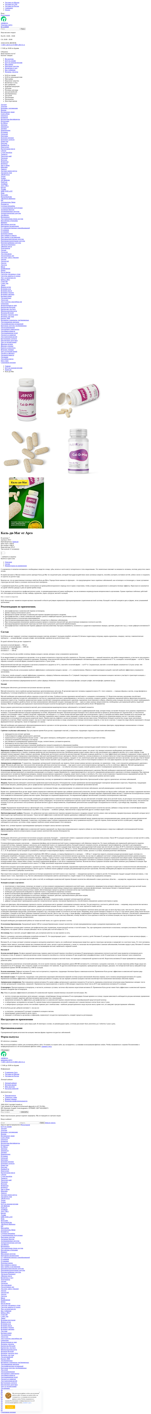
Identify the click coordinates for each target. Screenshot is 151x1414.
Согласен (10, 1407)
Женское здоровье (7, 346)
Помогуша (4, 141)
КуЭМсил (4, 123)
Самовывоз (9, 8)
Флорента (4, 163)
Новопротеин (5, 130)
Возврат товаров (11, 1099)
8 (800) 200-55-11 (19, 45)
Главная (7, 366)
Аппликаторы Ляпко (8, 202)
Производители (10, 1095)
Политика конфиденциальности (16, 1101)
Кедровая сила (6, 289)
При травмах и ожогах (9, 235)
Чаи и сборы (5, 165)
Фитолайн (4, 195)
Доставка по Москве (12, 2)
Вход (2, 13)
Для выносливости (7, 355)
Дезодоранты (5, 248)
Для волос (4, 252)
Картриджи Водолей (8, 307)
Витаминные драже (8, 112)
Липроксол (5, 127)
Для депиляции (6, 254)
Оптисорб (4, 134)
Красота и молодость (8, 348)
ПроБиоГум (5, 145)
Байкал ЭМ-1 (5, 279)
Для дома (4, 1331)
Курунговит (5, 121)
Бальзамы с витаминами (9, 108)
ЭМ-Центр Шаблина (8, 198)
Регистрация (5, 15)
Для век (3, 250)
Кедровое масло (6, 291)
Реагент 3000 (5, 318)
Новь (2, 193)
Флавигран (5, 162)
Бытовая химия (6, 296)
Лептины (4, 125)
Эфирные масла (6, 246)
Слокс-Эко (4, 283)
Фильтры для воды (11, 72)
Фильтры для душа (7, 316)
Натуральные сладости (9, 338)
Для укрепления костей (9, 337)
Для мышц (4, 357)
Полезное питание (7, 138)
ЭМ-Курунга (5, 174)
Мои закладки (10, 1087)
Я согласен (5, 1050)
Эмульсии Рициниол (8, 244)
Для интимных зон (7, 256)
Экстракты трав (6, 173)
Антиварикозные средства (10, 211)
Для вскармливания (8, 327)
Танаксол (4, 154)
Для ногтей (5, 261)
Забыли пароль (50, 1123)
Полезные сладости (7, 139)
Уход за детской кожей (8, 342)
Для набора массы (7, 359)
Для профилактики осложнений (12, 324)
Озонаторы (5, 303)
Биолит (3, 187)
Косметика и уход (11, 68)
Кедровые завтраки (7, 294)
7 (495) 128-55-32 (7, 45)
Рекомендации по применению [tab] (16, 566)
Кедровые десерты (7, 292)
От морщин (5, 232)
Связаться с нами (11, 1097)
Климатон (4, 117)
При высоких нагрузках (9, 340)
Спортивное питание (8, 362)
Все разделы (9, 59)
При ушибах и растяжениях (10, 237)
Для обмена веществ (8, 331)
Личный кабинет (11, 1083)
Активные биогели (7, 209)
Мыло (3, 267)
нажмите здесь (46, 1046)
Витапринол (5, 217)
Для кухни (4, 300)
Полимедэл (5, 204)
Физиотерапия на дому (9, 305)
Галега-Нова (5, 114)
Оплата (7, 10)
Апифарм (4, 184)
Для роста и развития (8, 335)
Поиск (23, 29)
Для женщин (5, 1388)
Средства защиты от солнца (10, 276)
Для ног (3, 259)
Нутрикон (4, 132)
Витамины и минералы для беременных (15, 320)
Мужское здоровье (7, 350)
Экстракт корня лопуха (9, 171)
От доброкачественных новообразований (15, 228)
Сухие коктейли (6, 152)
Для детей (4, 1370)
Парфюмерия (5, 268)
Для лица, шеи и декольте (10, 257)
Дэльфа (3, 189)
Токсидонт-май (6, 156)
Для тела (4, 265)
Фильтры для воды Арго (9, 314)
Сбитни (3, 151)
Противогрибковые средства (11, 243)
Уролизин (4, 158)
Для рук (3, 263)
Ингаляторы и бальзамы (9, 221)
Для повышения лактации (10, 322)
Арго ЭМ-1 (5, 186)
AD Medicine (5, 180)
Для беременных (7, 1360)
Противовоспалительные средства (13, 241)
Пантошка (4, 136)
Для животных (6, 298)
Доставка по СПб (11, 4)
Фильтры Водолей (7, 313)
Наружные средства (12, 66)
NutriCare (4, 182)
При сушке (5, 361)
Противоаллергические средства (12, 239)
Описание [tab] (8, 562)
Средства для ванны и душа (10, 274)
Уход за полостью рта (8, 278)
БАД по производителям (13, 62)
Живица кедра (6, 287)
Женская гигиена (7, 344)
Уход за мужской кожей (9, 351)
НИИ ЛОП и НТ (7, 191)
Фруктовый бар (6, 197)
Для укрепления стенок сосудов (12, 219)
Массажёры (9, 64)
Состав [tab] (7, 564)
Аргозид (4, 104)
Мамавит (4, 222)
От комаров (5, 230)
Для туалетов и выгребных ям (11, 302)
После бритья (5, 272)
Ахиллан (4, 106)
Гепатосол (4, 115)
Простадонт (5, 147)
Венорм (3, 110)
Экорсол (4, 169)
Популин (4, 143)
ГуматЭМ (4, 281)
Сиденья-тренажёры (8, 206)
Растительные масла (8, 149)
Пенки (3, 270)
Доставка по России (12, 6)
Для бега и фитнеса (7, 353)
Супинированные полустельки (12, 208)
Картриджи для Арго (8, 309)
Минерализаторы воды (9, 311)
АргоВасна (5, 215)
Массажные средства (8, 224)
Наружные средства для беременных (14, 326)
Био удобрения (10, 70)
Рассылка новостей (11, 1088)
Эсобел (3, 178)
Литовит (4, 128)
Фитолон (4, 160)
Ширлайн (4, 167)
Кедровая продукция (8, 1320)
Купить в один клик (8, 558)
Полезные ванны (7, 233)
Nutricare (15, 542)
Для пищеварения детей (9, 333)
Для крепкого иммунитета (10, 329)
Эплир (3, 176)
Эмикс (3, 285)
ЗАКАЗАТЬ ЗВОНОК (8, 43)
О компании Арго (11, 1072)
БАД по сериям (10, 61)
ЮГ (2, 200)
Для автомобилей (7, 1357)
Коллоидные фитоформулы (10, 119)
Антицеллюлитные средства (11, 213)
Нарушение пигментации (10, 226)
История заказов (10, 1085)
